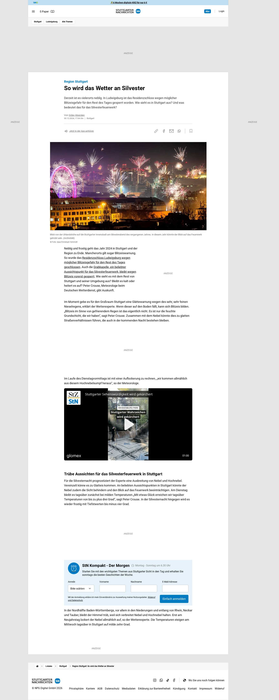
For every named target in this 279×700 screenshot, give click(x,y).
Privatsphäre (76, 688)
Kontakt (192, 688)
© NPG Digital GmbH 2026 (47, 688)
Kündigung (179, 688)
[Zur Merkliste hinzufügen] (190, 131)
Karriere (90, 688)
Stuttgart (37, 22)
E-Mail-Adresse (169, 581)
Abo (208, 11)
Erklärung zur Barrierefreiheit (154, 688)
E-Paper (44, 11)
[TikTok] (167, 680)
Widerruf (219, 688)
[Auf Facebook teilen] (164, 131)
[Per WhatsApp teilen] (179, 131)
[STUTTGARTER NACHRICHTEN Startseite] (128, 11)
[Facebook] (174, 680)
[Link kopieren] (156, 131)
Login (221, 11)
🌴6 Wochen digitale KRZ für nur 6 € (128, 2)
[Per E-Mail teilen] (171, 131)
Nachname (136, 581)
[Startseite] (37, 666)
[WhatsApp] (161, 680)
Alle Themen (67, 22)
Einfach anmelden (174, 599)
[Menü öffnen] (33, 11)
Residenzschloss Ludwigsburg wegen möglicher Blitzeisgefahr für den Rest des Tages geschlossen (97, 262)
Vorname (104, 581)
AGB (99, 688)
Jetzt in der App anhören (81, 131)
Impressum (205, 688)
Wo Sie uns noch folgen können (206, 680)
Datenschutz (112, 688)
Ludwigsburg (51, 22)
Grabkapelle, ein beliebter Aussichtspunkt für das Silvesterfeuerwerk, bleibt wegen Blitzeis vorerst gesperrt (100, 271)
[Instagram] (154, 680)
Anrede (71, 581)
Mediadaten (128, 688)
